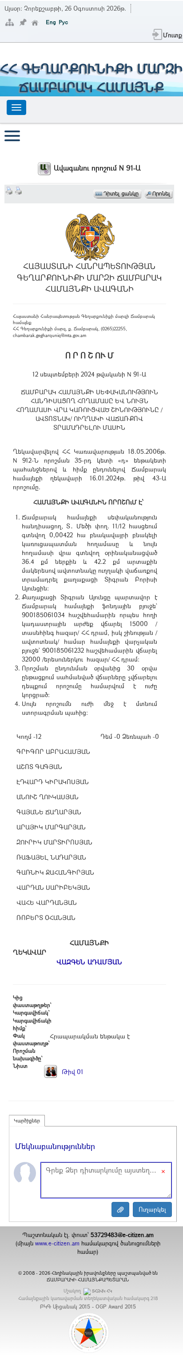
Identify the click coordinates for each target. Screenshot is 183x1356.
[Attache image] (120, 1209)
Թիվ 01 (72, 1071)
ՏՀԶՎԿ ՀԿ (102, 1291)
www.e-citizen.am (57, 1243)
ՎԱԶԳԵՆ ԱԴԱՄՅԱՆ (89, 961)
